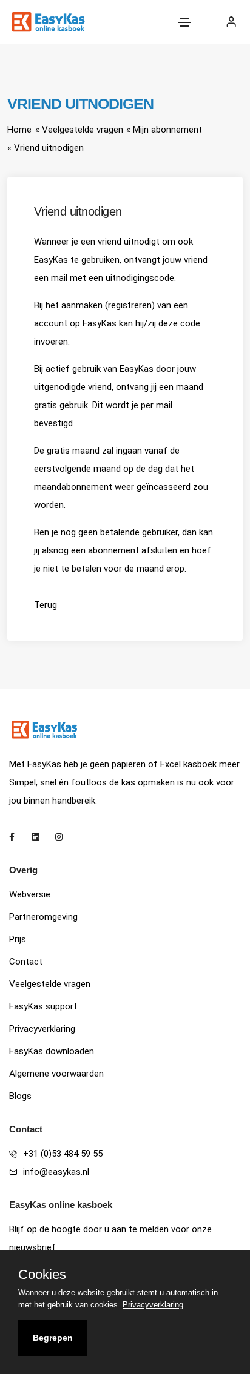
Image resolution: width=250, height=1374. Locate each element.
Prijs (17, 939)
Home (19, 129)
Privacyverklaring (42, 1028)
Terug (45, 604)
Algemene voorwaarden (56, 1073)
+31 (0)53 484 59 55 (63, 1153)
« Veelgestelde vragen (79, 129)
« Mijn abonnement (164, 129)
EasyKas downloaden (51, 1051)
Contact (25, 961)
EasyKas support (43, 1006)
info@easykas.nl (56, 1171)
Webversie (29, 894)
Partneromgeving (43, 916)
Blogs (20, 1096)
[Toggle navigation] (184, 22)
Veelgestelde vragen (49, 984)
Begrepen (53, 1338)
